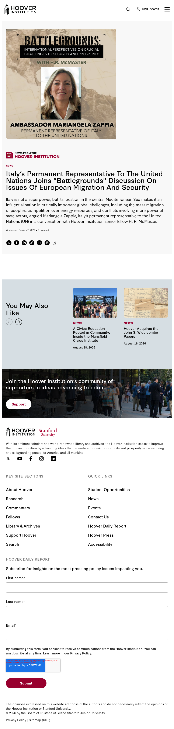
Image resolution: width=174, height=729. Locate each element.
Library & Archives (23, 526)
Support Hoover (21, 535)
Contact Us (98, 516)
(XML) (46, 720)
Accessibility (100, 544)
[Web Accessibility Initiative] (20, 9)
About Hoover (19, 489)
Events (94, 507)
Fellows (13, 516)
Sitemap (35, 720)
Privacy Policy (16, 720)
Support (19, 403)
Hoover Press (101, 535)
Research (15, 498)
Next (18, 322)
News (93, 498)
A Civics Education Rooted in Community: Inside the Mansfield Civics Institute (95, 318)
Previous (9, 322)
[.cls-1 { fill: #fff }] (32, 242)
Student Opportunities (109, 489)
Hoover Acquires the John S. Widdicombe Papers (146, 316)
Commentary (18, 507)
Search (12, 544)
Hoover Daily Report (107, 526)
